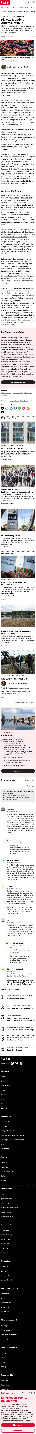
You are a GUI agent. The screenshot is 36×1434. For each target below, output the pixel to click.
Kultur (3, 1090)
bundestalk (5, 1230)
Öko (2, 1081)
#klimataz (4, 395)
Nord (3, 1103)
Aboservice (5, 1385)
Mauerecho (5, 1244)
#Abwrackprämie (18, 393)
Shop (3, 1362)
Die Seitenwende (7, 1171)
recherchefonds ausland (9, 1208)
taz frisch (4, 1271)
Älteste (33, 780)
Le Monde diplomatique (9, 1335)
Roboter (4, 1126)
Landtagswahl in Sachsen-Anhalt (12, 1140)
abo (2, 1194)
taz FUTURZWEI (6, 1330)
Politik (3, 1077)
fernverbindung (6, 1235)
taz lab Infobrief (6, 1280)
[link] (5, 7)
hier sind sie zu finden (9, 799)
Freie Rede (4, 1248)
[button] (33, 2)
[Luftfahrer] (3, 809)
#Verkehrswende (6, 393)
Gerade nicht (26, 1393)
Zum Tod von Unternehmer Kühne (12, 1135)
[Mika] (3, 920)
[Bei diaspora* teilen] (23, 408)
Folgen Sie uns (5, 1063)
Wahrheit (4, 1108)
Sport (3, 1095)
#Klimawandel (28, 393)
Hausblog (4, 1167)
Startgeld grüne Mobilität (22, 198)
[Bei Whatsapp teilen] (19, 408)
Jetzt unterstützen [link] (18, 382)
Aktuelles (4, 1162)
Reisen (3, 1353)
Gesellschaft (5, 1086)
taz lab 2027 (5, 1312)
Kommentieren (14, 401)
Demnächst (5, 1294)
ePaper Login (5, 1389)
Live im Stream (6, 1303)
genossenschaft (6, 1199)
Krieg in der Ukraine (8, 1131)
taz (5, 1058)
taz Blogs (4, 1326)
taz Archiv (4, 1339)
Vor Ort (3, 1298)
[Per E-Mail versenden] (2, 408)
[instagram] (21, 1064)
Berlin (3, 1099)
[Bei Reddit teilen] (28, 408)
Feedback (4, 1380)
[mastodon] (12, 1064)
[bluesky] (16, 1064)
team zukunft (5, 1266)
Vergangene (5, 1307)
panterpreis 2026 (7, 1217)
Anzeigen (4, 1367)
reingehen (4, 1253)
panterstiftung (6, 1212)
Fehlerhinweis (24, 401)
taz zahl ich (5, 1203)
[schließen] (33, 1393)
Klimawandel (5, 1122)
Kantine (3, 1358)
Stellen (3, 1176)
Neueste (26, 780)
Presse (3, 1180)
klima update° (6, 1239)
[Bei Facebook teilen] (15, 408)
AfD (2, 1144)
